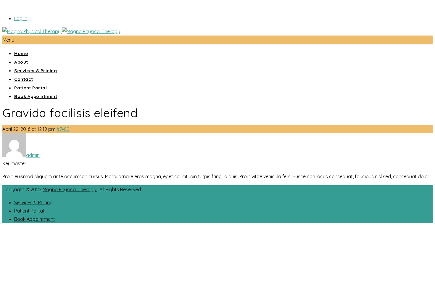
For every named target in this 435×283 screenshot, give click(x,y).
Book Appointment (35, 96)
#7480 (63, 129)
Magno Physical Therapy (70, 189)
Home (21, 53)
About (21, 62)
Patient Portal (30, 88)
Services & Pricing (35, 70)
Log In (20, 18)
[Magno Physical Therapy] (61, 31)
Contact (23, 79)
